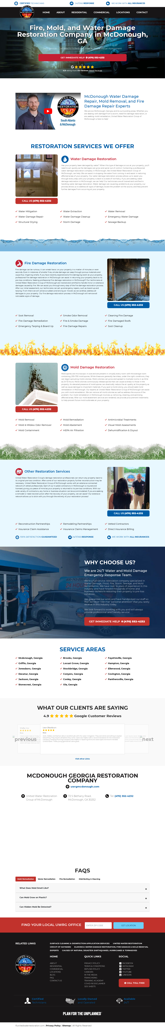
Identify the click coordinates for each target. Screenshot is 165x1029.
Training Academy (93, 980)
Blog (52, 975)
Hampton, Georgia (118, 663)
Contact (142, 12)
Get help (82, 57)
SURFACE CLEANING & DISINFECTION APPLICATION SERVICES (80, 943)
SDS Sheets (90, 986)
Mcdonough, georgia (30, 658)
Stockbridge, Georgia (75, 668)
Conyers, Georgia (73, 674)
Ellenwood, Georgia (119, 668)
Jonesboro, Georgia (29, 668)
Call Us (36, 200)
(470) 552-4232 (124, 796)
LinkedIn (126, 975)
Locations (123, 12)
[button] (24, 739)
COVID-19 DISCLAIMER (94, 983)
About (61, 12)
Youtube (127, 972)
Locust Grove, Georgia (76, 663)
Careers (88, 972)
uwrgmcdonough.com (85, 786)
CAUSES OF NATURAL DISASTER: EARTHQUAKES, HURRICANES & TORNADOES (99, 950)
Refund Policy (92, 969)
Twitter (126, 969)
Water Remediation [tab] (46, 879)
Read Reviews (95, 70)
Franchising (90, 978)
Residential (79, 12)
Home (46, 12)
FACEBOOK (127, 963)
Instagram (127, 966)
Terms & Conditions (94, 966)
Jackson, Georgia (28, 679)
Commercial (102, 12)
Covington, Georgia (119, 674)
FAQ (52, 978)
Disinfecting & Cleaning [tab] (89, 879)
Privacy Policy (92, 963)
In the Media (90, 975)
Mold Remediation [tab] (25, 879)
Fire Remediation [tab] (67, 879)
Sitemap (66, 1026)
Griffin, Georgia (27, 663)
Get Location (128, 925)
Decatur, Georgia (28, 674)
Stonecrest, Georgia (29, 684)
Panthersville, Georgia (120, 679)
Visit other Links (82, 759)
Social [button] (123, 956)
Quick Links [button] (92, 956)
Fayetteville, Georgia (120, 658)
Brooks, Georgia (72, 658)
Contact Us (56, 980)
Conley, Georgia (72, 679)
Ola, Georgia (70, 684)
